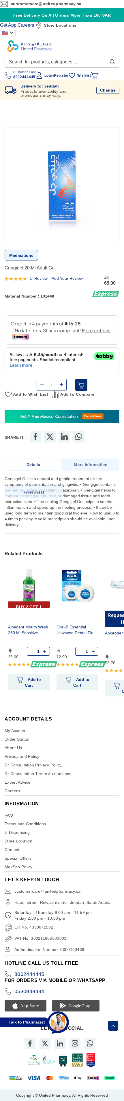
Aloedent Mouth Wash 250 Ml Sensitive (28, 630)
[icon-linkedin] (60, 1043)
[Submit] (112, 60)
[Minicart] (94, 75)
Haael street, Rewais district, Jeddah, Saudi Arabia (62, 902)
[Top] (113, 1026)
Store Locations (60, 25)
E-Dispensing (17, 832)
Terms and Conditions (25, 824)
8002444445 (29, 974)
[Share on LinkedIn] (64, 436)
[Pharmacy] (62, 417)
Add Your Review (67, 278)
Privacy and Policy (22, 756)
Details (33, 464)
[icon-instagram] (74, 1043)
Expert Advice (18, 782)
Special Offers (18, 858)
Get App (8, 25)
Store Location (18, 841)
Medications (21, 255)
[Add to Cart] (81, 385)
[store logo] (29, 46)
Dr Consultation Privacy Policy (33, 765)
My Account (16, 730)
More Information (91, 464)
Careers (26, 25)
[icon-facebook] (30, 1043)
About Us (13, 747)
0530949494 (29, 991)
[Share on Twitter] (49, 436)
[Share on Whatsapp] (78, 436)
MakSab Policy (19, 867)
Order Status (17, 739)
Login (49, 75)
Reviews (32, 492)
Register (61, 75)
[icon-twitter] (45, 1043)
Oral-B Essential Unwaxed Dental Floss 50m (77, 630)
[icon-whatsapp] (89, 1043)
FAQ (9, 815)
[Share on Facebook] (35, 436)
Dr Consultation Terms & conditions (38, 773)
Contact (12, 849)
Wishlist (84, 75)
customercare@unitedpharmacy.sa (46, 3)
